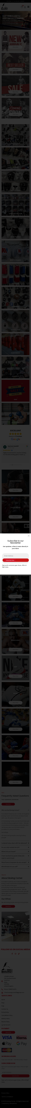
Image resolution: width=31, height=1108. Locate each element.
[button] (28, 535)
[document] (15, 554)
